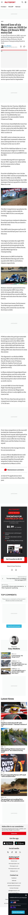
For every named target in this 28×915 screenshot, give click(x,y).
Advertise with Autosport (14, 885)
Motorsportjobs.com (14, 863)
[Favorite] (20, 46)
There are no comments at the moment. (14, 599)
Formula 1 (3, 6)
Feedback (14, 878)
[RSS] (20, 852)
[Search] (22, 2)
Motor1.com (14, 861)
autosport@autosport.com (14, 883)
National (17, 6)
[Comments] (24, 46)
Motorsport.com (14, 866)
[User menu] (25, 2)
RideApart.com (14, 871)
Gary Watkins (7, 45)
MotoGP (10, 6)
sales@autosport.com (14, 890)
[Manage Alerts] (16, 569)
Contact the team (14, 888)
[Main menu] (1, 2)
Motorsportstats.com (14, 868)
